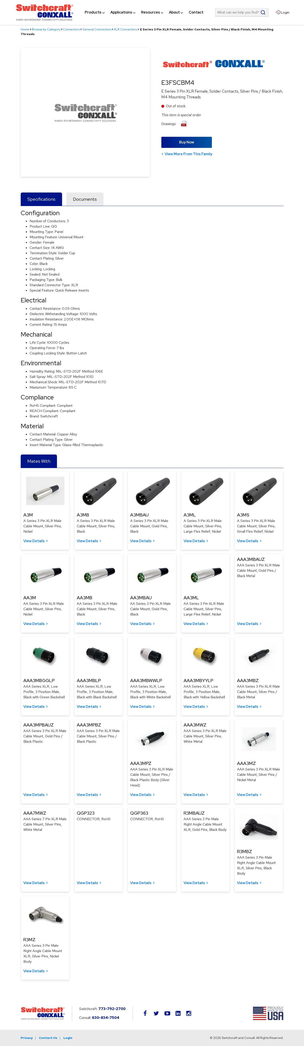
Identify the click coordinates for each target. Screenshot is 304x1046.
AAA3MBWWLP (146, 680)
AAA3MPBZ (89, 725)
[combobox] (241, 12)
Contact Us (48, 1038)
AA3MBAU (141, 598)
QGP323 (86, 813)
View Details (34, 541)
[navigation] (144, 12)
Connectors (71, 29)
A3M (28, 515)
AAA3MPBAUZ (38, 725)
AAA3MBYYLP (198, 680)
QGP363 (139, 813)
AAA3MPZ (140, 763)
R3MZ (29, 940)
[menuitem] (93, 12)
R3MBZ (244, 851)
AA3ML (191, 598)
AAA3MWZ (195, 725)
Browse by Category (46, 29)
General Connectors (96, 29)
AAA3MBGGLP (39, 680)
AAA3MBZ (248, 680)
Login (67, 1038)
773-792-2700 (112, 1008)
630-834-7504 (105, 1017)
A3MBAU (139, 515)
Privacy (27, 1038)
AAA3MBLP (89, 680)
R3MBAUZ (194, 813)
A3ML (190, 515)
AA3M (29, 598)
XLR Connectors (125, 29)
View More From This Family (188, 154)
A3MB (83, 515)
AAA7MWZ (34, 813)
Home (25, 29)
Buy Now (186, 142)
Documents (85, 199)
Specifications (41, 199)
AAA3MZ (246, 763)
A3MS (243, 515)
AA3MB (84, 598)
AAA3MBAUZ (251, 559)
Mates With (38, 461)
